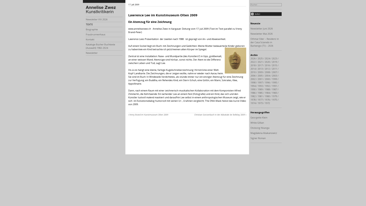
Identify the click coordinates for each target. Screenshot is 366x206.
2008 (267, 72)
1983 (274, 92)
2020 (267, 62)
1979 (274, 96)
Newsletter (92, 53)
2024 (267, 58)
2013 (260, 68)
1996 (267, 82)
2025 (260, 58)
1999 (274, 79)
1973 (260, 103)
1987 (274, 89)
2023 (274, 58)
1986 (253, 92)
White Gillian (257, 122)
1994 (253, 86)
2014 (253, 68)
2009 (260, 72)
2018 (253, 65)
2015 (274, 65)
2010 (253, 72)
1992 (267, 86)
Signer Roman (258, 138)
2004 (267, 75)
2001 (260, 79)
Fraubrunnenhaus (95, 34)
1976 (267, 99)
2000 (267, 79)
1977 (260, 99)
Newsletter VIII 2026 (97, 19)
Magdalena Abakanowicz (263, 133)
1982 (253, 96)
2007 (274, 72)
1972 (267, 103)
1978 (253, 99)
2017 (260, 65)
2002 (253, 79)
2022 (253, 62)
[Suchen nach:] (266, 4)
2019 (274, 62)
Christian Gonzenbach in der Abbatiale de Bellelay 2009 (219, 114)
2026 (253, 58)
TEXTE (89, 24)
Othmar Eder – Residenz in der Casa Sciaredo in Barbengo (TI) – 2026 (264, 42)
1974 (253, 103)
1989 (260, 89)
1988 (267, 89)
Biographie (92, 29)
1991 (274, 86)
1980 (267, 96)
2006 (253, 75)
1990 (253, 89)
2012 (267, 68)
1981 (260, 96)
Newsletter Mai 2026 (261, 33)
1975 (274, 99)
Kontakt (90, 39)
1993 (260, 86)
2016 (267, 65)
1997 (260, 82)
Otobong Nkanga (259, 127)
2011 (274, 68)
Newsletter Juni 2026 (261, 28)
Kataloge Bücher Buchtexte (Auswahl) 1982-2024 (100, 46)
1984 (267, 92)
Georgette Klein (258, 117)
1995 (274, 82)
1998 (253, 82)
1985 (260, 92)
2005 (260, 75)
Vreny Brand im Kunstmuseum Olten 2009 (148, 114)
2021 (260, 62)
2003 (274, 75)
